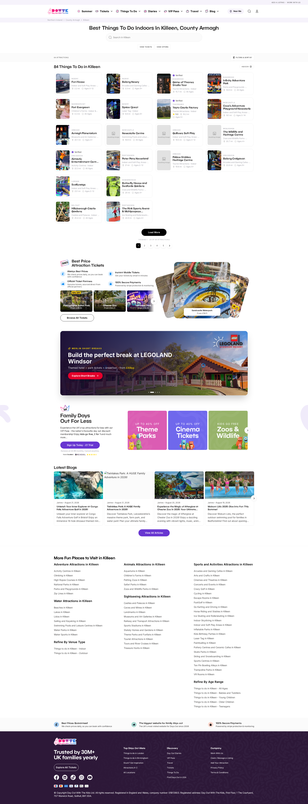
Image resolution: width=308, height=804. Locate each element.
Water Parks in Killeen (65, 630)
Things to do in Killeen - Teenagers (212, 706)
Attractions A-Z (130, 767)
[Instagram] (81, 778)
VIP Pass (173, 11)
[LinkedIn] (64, 778)
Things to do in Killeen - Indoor (70, 648)
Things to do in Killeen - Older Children (214, 702)
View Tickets (146, 47)
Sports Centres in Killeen (206, 660)
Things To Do (128, 11)
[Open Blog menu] (218, 11)
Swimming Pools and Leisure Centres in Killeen (78, 625)
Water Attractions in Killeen (73, 601)
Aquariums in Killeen (134, 571)
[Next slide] (247, 430)
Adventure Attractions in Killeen (76, 564)
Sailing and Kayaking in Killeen (70, 621)
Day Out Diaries (174, 753)
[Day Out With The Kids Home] (58, 11)
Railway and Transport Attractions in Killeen (146, 621)
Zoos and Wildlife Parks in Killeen (141, 589)
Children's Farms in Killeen (137, 575)
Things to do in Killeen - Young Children (214, 697)
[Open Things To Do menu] (140, 11)
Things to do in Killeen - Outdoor (71, 653)
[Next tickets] (154, 301)
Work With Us (293, 2)
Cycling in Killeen (202, 593)
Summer (87, 11)
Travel (194, 11)
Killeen (86, 20)
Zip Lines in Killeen (63, 593)
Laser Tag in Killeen (204, 638)
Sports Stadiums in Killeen (137, 625)
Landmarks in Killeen (134, 612)
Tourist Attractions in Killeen (138, 639)
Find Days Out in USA (176, 777)
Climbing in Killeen (63, 575)
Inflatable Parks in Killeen (207, 629)
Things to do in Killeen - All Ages (211, 688)
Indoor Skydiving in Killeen (207, 620)
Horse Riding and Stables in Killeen (212, 611)
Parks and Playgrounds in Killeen (71, 589)
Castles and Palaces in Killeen (139, 603)
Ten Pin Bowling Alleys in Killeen (210, 665)
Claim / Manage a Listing (222, 758)
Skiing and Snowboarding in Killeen (212, 656)
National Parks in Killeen (66, 584)
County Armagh (73, 20)
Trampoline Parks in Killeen (208, 669)
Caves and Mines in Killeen (138, 607)
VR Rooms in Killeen (204, 674)
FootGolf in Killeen (203, 602)
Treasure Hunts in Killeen (137, 648)
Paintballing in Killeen (205, 642)
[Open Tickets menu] (112, 11)
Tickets (104, 11)
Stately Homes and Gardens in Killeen (143, 630)
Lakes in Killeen (62, 612)
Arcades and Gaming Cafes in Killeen (213, 571)
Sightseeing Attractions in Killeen (147, 596)
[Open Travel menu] (201, 11)
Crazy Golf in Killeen (204, 589)
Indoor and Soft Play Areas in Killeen (213, 624)
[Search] (249, 11)
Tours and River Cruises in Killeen (141, 643)
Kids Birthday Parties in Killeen (209, 633)
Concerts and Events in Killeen (209, 584)
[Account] (257, 11)
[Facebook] (56, 778)
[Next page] (169, 245)
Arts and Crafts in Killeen (207, 575)
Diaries (152, 11)
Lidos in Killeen (61, 616)
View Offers (162, 47)
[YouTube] (89, 778)
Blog (212, 11)
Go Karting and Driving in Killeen (210, 607)
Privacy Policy (217, 767)
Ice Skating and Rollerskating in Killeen (214, 616)
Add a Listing (278, 2)
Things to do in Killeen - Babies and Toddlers (217, 693)
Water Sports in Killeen (65, 634)
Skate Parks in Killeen (205, 651)
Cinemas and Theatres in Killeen (210, 580)
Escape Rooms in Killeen (206, 598)
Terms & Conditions (219, 772)
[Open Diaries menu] (160, 11)
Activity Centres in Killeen (67, 571)
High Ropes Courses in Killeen (69, 580)
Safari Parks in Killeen (135, 584)
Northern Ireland (54, 20)
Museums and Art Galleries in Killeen (143, 616)
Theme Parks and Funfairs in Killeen (142, 634)
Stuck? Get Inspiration (133, 763)
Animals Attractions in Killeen (144, 564)
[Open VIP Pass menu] (182, 11)
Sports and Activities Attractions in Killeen (223, 564)
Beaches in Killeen (63, 607)
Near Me (237, 11)
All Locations (129, 772)
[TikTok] (73, 778)
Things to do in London (134, 753)
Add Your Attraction (219, 763)
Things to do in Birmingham (136, 758)
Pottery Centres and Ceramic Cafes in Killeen (217, 647)
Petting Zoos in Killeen (135, 580)
